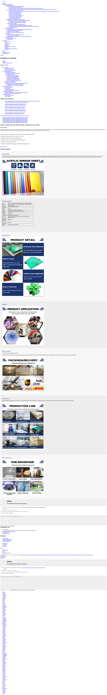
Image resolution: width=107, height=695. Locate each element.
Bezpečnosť (7, 49)
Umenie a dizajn (8, 41)
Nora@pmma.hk (6, 531)
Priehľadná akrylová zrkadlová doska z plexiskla (15, 6)
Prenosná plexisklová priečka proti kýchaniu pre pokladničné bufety (19, 36)
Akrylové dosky (8, 33)
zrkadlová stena (46, 554)
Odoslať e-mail (3, 556)
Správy (4, 51)
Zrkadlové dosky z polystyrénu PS (13, 31)
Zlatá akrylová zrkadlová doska (14, 14)
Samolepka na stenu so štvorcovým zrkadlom (17, 21)
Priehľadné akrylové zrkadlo (10, 72)
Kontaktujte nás (5, 53)
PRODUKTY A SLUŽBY (7, 4)
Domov (4, 3)
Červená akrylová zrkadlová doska (15, 16)
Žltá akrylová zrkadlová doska (14, 18)
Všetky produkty (90, 554)
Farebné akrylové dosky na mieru (13, 35)
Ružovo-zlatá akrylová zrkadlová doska (16, 15)
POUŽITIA (5, 40)
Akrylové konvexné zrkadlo (12, 23)
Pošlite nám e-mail (3, 146)
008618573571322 (6, 533)
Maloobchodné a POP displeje (10, 46)
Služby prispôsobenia (8, 37)
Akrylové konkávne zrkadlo (12, 27)
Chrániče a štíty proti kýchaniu (10, 70)
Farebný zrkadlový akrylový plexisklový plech (15, 10)
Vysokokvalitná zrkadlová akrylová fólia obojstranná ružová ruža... (16, 102)
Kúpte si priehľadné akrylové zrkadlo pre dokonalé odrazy (15, 110)
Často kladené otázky (6, 52)
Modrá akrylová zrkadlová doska (15, 12)
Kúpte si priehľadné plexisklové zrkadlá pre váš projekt (14, 107)
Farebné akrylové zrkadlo (9, 74)
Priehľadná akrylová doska (9, 68)
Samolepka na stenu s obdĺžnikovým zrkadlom (17, 22)
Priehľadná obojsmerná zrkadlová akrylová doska (16, 19)
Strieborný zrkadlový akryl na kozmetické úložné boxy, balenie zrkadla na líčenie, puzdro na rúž (26, 8)
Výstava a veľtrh (8, 43)
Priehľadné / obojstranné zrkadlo (10, 81)
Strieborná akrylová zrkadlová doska (15, 7)
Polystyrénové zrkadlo (9, 87)
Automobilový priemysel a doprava (11, 48)
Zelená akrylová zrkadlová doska (15, 17)
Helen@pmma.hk (12, 531)
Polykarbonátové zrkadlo (9, 89)
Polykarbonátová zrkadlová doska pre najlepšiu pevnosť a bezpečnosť (19, 29)
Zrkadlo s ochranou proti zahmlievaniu (12, 90)
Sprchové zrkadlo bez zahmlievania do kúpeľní (15, 32)
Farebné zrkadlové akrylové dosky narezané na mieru (14, 113)
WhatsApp (2, 557)
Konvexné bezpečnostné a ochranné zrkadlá (17, 24)
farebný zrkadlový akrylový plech (81, 554)
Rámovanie (7, 44)
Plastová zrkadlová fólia (9, 28)
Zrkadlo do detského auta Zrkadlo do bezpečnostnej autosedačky (20, 25)
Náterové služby (10, 39)
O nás (4, 50)
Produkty (4, 61)
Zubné (6, 42)
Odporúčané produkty (25, 554)
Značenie (6, 47)
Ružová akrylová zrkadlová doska (15, 13)
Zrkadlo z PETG (8, 88)
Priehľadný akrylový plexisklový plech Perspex (15, 34)
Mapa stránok (31, 554)
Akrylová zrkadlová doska (9, 5)
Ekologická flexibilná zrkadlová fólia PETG (15, 30)
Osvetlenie (7, 45)
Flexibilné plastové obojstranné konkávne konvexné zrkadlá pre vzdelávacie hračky (24, 26)
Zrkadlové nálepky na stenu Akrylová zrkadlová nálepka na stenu (18, 20)
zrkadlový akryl (62, 554)
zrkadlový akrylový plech (54, 554)
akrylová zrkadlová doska (69, 554)
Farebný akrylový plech (9, 69)
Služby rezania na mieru (11, 38)
